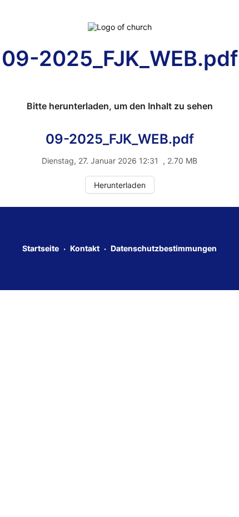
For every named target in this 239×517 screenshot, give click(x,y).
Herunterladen (120, 185)
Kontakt (84, 248)
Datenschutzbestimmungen (164, 248)
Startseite (40, 248)
